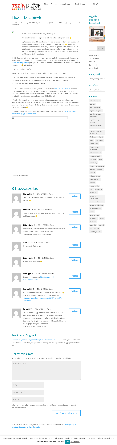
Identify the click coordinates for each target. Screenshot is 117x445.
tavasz (102, 218)
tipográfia (93, 225)
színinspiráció (94, 215)
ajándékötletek (95, 107)
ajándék (92, 104)
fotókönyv (93, 137)
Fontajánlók (93, 68)
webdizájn (93, 232)
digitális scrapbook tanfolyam (96, 132)
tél (91, 228)
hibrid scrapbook (95, 153)
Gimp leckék (94, 55)
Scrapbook (65, 4)
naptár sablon (94, 186)
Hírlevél (95, 4)
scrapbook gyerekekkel (94, 197)
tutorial (101, 225)
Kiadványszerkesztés (97, 166)
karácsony (93, 163)
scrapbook (74, 23)
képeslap (100, 169)
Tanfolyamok (80, 4)
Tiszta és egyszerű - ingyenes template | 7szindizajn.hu (34, 340)
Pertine (26, 209)
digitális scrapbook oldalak (96, 127)
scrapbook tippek (95, 208)
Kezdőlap (37, 4)
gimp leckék (99, 140)
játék (100, 159)
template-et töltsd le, (63, 89)
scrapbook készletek (97, 205)
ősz (100, 232)
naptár (92, 183)
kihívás (92, 169)
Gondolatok (94, 144)
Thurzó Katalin (20, 23)
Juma (25, 309)
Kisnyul (26, 194)
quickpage (98, 189)
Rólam (36, 9)
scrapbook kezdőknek (97, 202)
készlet (92, 173)
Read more (75, 442)
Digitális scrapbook (42, 23)
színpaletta (93, 218)
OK (68, 442)
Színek (92, 212)
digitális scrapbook (96, 111)
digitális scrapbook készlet (96, 121)
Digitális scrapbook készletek (57, 23)
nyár (91, 189)
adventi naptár (95, 101)
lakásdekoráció (95, 179)
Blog (46, 4)
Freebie (54, 4)
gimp (91, 140)
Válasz (75, 196)
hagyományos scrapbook (94, 148)
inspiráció (93, 159)
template (93, 222)
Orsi (25, 242)
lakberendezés (95, 176)
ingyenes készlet (95, 156)
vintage (96, 228)
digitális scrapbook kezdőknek (96, 115)
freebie (68, 23)
